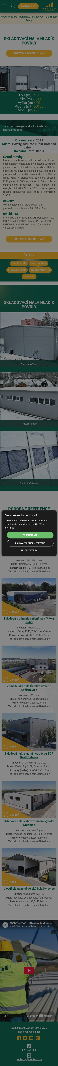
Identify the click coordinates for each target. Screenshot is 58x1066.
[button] (29, 550)
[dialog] (29, 533)
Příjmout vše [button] (30, 535)
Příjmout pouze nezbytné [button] (30, 543)
